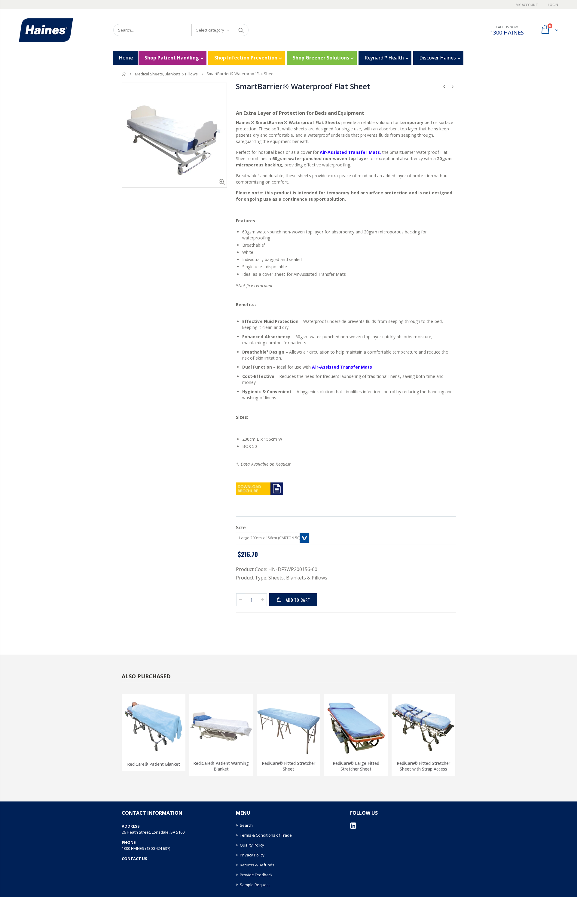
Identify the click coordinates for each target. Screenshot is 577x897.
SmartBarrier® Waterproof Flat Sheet (303, 86)
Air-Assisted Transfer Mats (342, 367)
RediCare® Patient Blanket (153, 764)
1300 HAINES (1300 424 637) (146, 848)
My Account (527, 4)
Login (553, 4)
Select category (210, 30)
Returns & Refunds (257, 865)
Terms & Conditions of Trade (266, 835)
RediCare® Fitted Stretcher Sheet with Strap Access (423, 766)
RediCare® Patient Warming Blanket (221, 766)
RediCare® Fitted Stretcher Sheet (288, 766)
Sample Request (255, 884)
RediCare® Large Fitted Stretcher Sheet (356, 766)
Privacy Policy (252, 855)
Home (124, 74)
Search (241, 30)
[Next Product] (452, 86)
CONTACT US (134, 858)
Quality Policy (252, 845)
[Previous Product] (444, 86)
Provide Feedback (256, 874)
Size (241, 527)
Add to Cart (298, 600)
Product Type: (251, 577)
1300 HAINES (507, 32)
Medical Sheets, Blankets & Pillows (166, 74)
